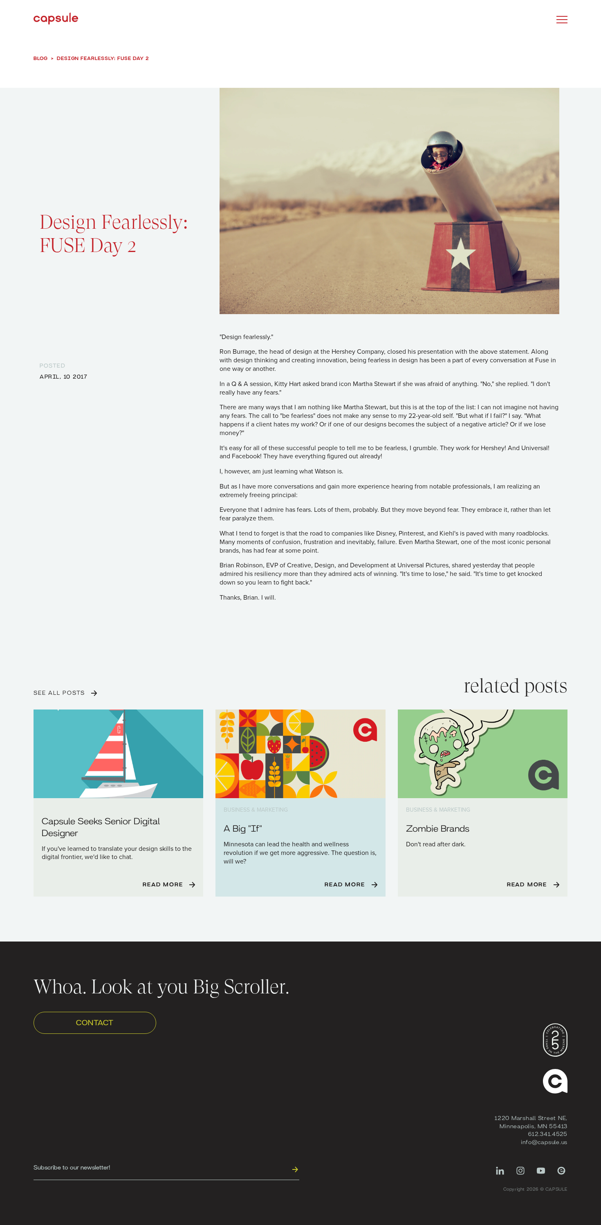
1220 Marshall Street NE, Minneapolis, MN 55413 (531, 1121)
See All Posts (59, 692)
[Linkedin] (500, 1175)
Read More (163, 884)
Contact (95, 1022)
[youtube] (541, 1175)
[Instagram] (520, 1175)
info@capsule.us (544, 1141)
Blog (41, 58)
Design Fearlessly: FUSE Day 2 (103, 58)
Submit (294, 1169)
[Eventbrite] (561, 1175)
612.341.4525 (547, 1133)
